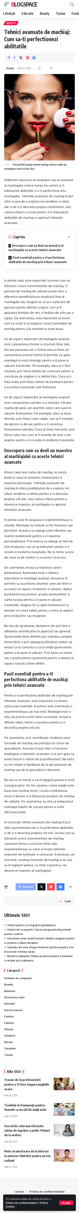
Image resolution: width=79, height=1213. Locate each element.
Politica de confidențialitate (21, 1202)
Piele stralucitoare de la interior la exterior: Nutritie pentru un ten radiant (27, 1155)
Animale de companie (18, 978)
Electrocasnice (13, 1010)
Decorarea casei (14, 997)
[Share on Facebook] (14, 57)
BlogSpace (24, 4)
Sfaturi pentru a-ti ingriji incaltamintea (31, 925)
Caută (67, 901)
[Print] (34, 57)
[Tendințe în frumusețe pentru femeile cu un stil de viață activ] (64, 1109)
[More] (70, 886)
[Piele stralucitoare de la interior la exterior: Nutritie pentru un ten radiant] (64, 1155)
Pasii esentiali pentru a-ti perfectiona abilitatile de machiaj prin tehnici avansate (37, 260)
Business (9, 991)
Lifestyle (9, 1035)
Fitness (8, 1029)
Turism (8, 1055)
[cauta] (72, 4)
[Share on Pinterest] (27, 57)
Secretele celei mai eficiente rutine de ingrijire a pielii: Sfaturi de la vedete (27, 1130)
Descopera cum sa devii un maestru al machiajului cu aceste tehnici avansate (35, 248)
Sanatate (10, 1048)
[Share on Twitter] (21, 57)
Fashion (9, 1023)
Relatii (8, 1042)
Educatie (9, 1003)
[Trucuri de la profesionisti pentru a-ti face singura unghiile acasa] (64, 1084)
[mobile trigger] (7, 4)
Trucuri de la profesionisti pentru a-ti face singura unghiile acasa (26, 1084)
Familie (8, 1016)
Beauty (11, 23)
